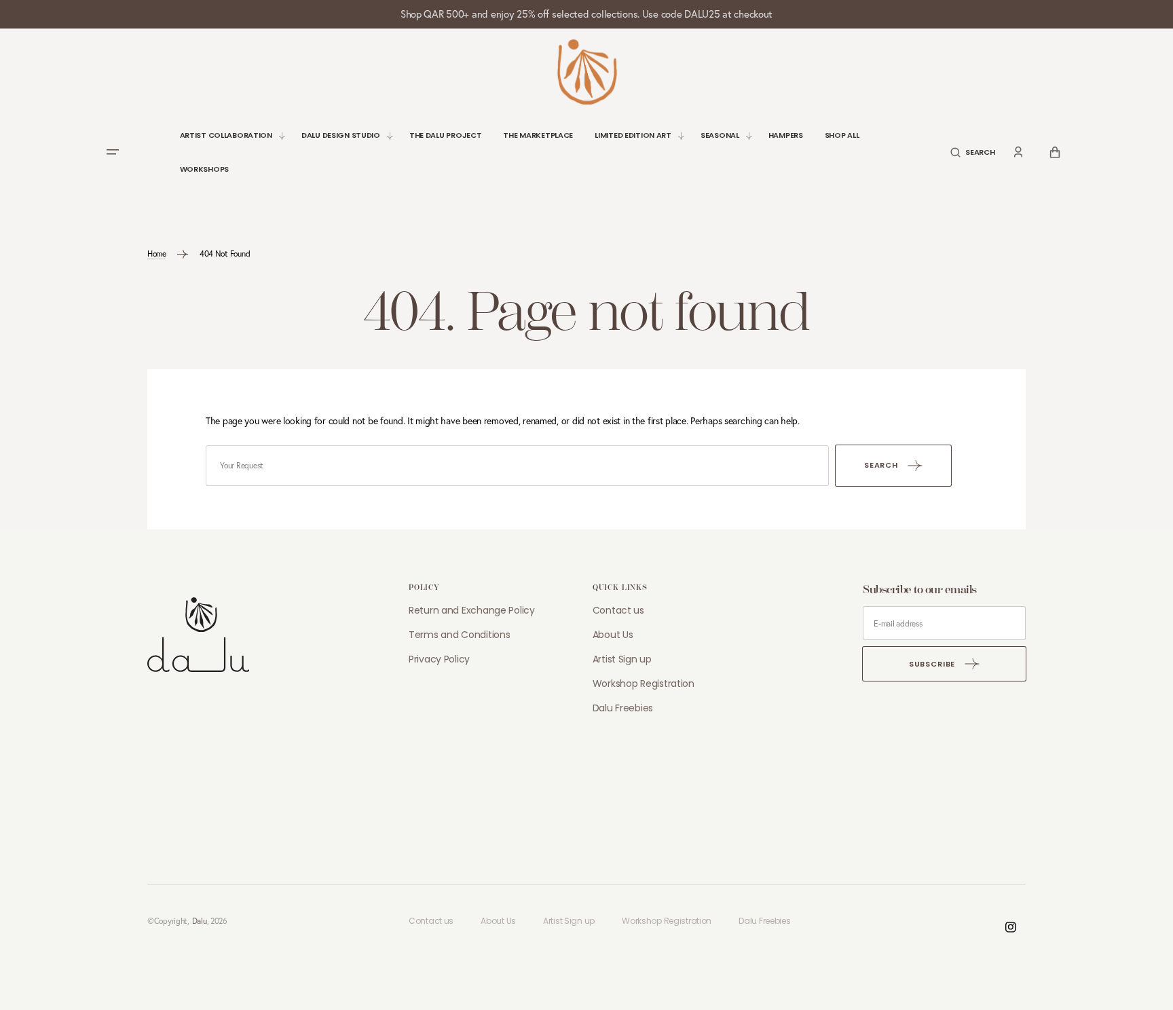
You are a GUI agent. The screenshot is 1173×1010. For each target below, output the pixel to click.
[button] (972, 152)
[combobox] (517, 465)
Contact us (618, 610)
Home (156, 253)
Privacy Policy (439, 659)
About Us (613, 634)
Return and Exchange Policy (472, 610)
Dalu (199, 921)
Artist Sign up (622, 659)
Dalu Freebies (623, 708)
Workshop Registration (643, 683)
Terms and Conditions (459, 634)
